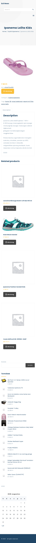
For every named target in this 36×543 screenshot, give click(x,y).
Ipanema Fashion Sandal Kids (14, 287)
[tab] (6, 110)
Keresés (3, 362)
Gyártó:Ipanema (13, 31)
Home (4, 31)
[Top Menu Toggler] (33, 15)
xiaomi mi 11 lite (28, 101)
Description (7, 110)
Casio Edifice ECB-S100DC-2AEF (14, 339)
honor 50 (8, 101)
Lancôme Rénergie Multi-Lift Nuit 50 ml (17, 201)
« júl (3, 526)
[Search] (33, 9)
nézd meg (8, 91)
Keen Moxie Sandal (10, 235)
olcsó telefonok (17, 101)
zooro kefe (5, 104)
